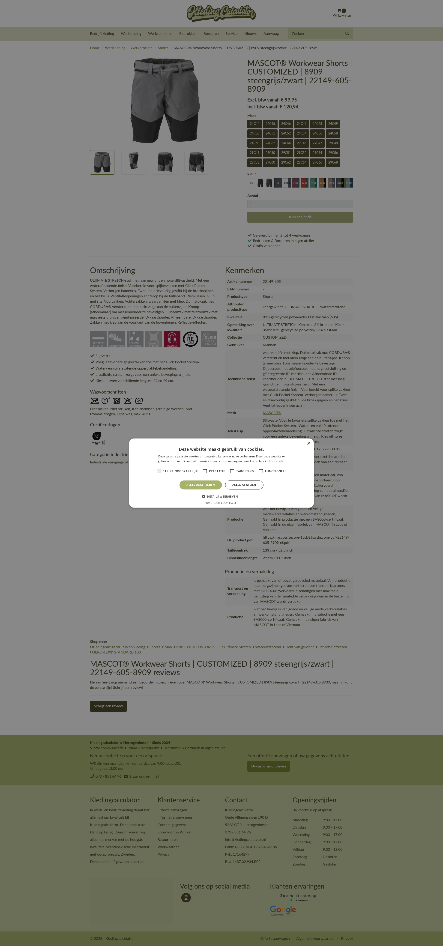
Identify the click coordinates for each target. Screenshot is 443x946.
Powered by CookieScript (221, 502)
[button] (221, 496)
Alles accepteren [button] (200, 485)
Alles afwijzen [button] (244, 485)
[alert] (221, 473)
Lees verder (277, 461)
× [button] (308, 443)
